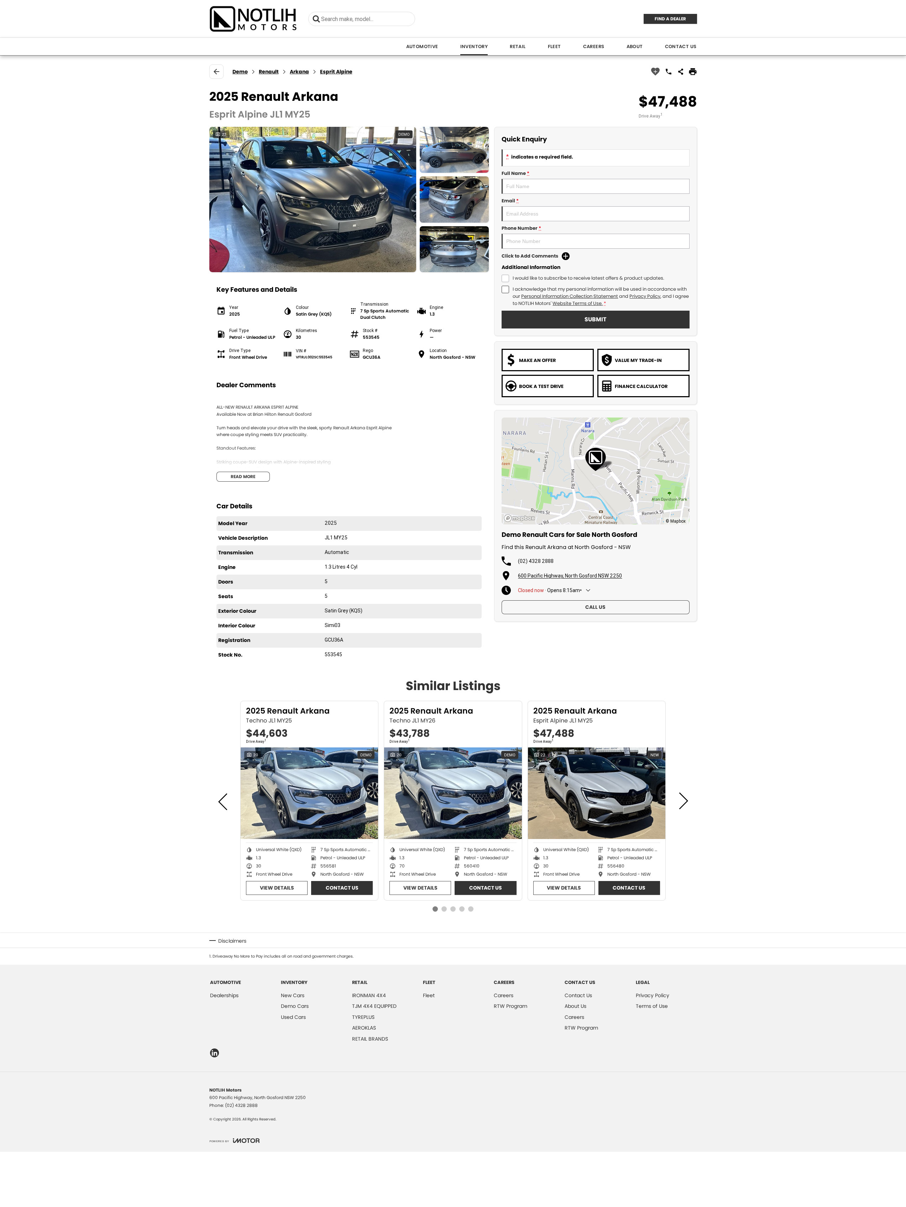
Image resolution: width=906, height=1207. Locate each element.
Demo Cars (295, 1006)
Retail (517, 46)
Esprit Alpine (336, 71)
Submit (595, 319)
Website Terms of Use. (577, 303)
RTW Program (510, 1006)
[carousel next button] (683, 801)
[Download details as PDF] (692, 71)
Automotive (422, 46)
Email (510, 200)
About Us (575, 1006)
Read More (243, 476)
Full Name (515, 173)
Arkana (299, 71)
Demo (240, 71)
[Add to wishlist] (655, 71)
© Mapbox (676, 521)
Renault (269, 71)
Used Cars (293, 1017)
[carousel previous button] (223, 801)
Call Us (595, 607)
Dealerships (224, 995)
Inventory (474, 46)
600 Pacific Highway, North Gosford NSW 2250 (570, 576)
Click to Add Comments (530, 256)
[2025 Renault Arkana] (309, 793)
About (635, 46)
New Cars (292, 995)
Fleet (554, 46)
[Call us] (668, 71)
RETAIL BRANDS (370, 1038)
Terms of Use (652, 1006)
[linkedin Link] (214, 1052)
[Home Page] (253, 18)
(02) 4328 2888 (536, 561)
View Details (277, 887)
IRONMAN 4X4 (369, 995)
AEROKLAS (364, 1027)
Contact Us (681, 46)
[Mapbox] (520, 518)
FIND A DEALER (670, 19)
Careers (593, 46)
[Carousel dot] (435, 909)
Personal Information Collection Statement (569, 296)
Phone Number (521, 228)
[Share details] (680, 71)
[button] (349, 199)
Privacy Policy (644, 296)
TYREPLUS (363, 1017)
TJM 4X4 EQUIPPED (374, 1006)
